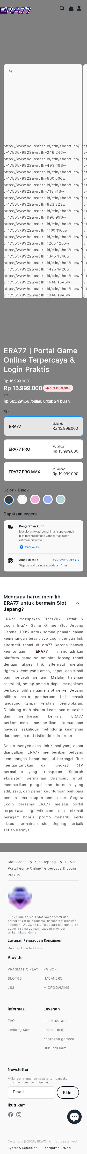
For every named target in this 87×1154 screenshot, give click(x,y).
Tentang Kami (19, 1029)
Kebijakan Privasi (57, 1148)
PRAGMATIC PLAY (23, 969)
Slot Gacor (17, 861)
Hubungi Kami (55, 1048)
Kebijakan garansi (59, 1039)
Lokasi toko (53, 1029)
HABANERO (53, 978)
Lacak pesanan (57, 1020)
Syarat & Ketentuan (23, 1148)
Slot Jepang (45, 861)
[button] (62, 8)
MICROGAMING (57, 987)
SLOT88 (15, 978)
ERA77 (42, 651)
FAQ (11, 1020)
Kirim (67, 1092)
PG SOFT (51, 969)
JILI (11, 987)
